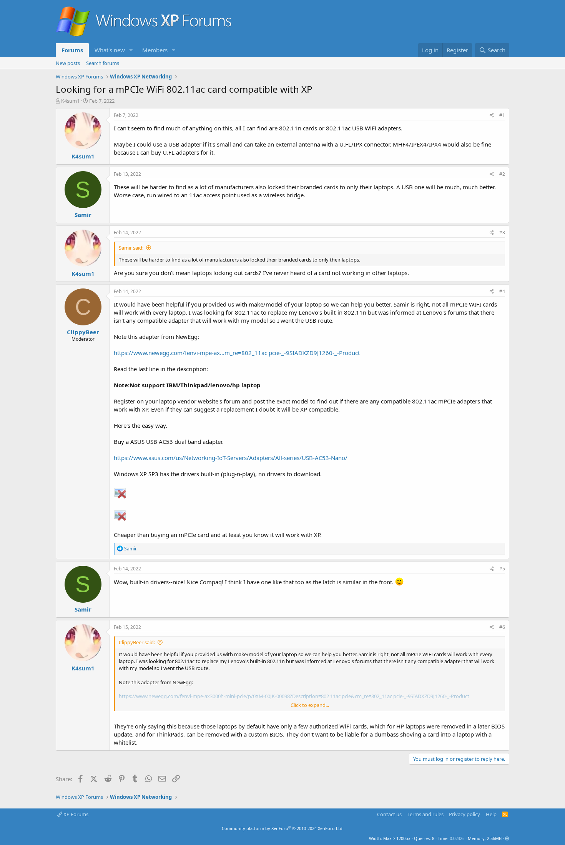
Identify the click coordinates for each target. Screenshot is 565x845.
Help (491, 814)
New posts (68, 63)
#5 (502, 568)
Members (155, 50)
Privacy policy (464, 814)
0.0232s (457, 838)
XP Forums (75, 814)
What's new (110, 50)
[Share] (492, 115)
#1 (502, 115)
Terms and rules (425, 814)
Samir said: (131, 247)
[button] (131, 50)
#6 (502, 627)
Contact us (389, 814)
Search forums (102, 63)
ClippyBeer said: (137, 642)
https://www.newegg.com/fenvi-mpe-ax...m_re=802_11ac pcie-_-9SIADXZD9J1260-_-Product (237, 353)
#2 (502, 174)
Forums (72, 50)
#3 (502, 232)
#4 (502, 291)
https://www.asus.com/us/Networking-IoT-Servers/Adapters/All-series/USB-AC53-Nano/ (230, 458)
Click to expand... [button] (310, 705)
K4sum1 (70, 100)
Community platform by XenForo (283, 828)
